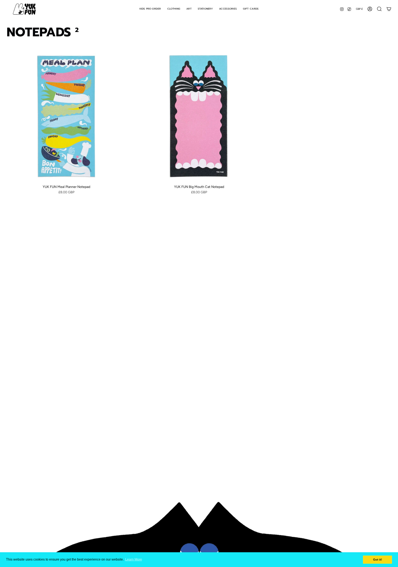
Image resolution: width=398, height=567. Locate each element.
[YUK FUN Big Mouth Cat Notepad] (199, 116)
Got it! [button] (377, 559)
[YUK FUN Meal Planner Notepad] (66, 116)
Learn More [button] (133, 559)
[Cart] (389, 8)
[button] (173, 9)
